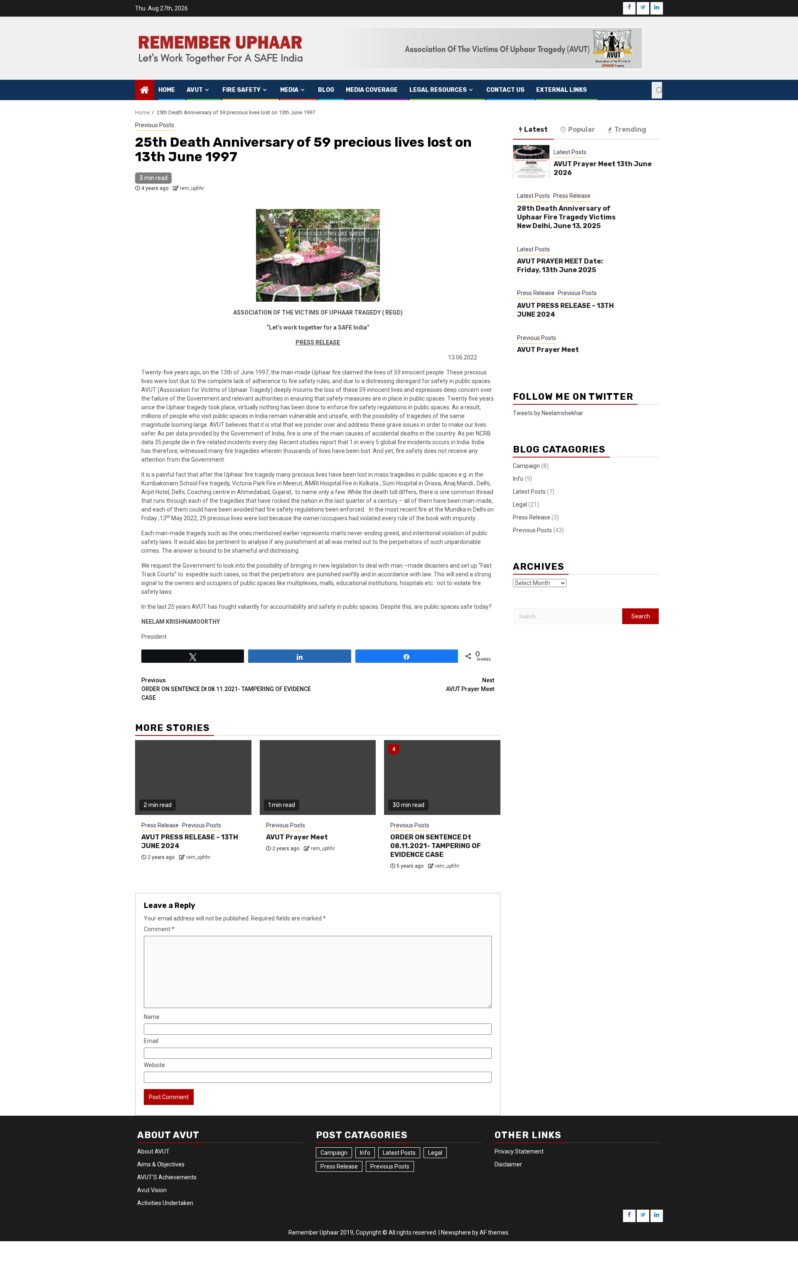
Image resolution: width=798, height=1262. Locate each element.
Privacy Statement (519, 1151)
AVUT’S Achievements (167, 1177)
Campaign (526, 465)
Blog (326, 89)
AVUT (195, 89)
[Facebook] (629, 8)
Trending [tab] (630, 129)
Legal (520, 504)
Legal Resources (438, 89)
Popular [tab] (581, 129)
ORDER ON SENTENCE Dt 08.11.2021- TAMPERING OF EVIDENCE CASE (226, 689)
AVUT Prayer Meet (470, 684)
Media (289, 89)
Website (154, 1065)
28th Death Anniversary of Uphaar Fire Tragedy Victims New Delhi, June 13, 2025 (566, 217)
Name (152, 1017)
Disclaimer (508, 1164)
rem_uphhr (192, 188)
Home (166, 89)
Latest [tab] (536, 129)
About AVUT (153, 1151)
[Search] (657, 90)
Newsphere (456, 1232)
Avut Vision (152, 1190)
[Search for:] (567, 616)
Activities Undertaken (165, 1203)
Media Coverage (372, 89)
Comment (159, 929)
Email (151, 1041)
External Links (561, 89)
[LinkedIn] (656, 8)
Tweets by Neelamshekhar (548, 413)
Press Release (160, 825)
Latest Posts (570, 152)
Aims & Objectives (161, 1164)
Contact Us (505, 89)
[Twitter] (643, 8)
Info (518, 478)
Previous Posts (154, 125)
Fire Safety (241, 89)
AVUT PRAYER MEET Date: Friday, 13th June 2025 (560, 265)
